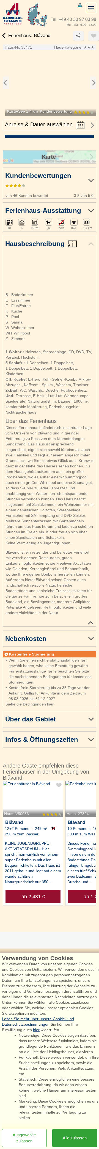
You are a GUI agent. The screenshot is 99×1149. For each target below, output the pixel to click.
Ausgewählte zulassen (24, 1138)
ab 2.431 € (33, 896)
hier (36, 1030)
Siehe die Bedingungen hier (30, 704)
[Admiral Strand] (13, 13)
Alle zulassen (75, 1138)
